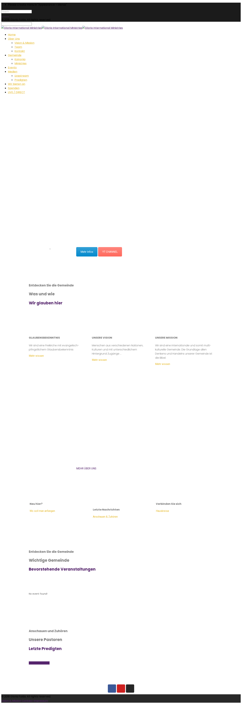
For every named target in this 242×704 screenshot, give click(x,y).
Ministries (20, 63)
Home (12, 35)
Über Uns (14, 39)
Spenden (13, 88)
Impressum (40, 701)
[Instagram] (130, 688)
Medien (12, 72)
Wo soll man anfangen (42, 510)
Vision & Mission (24, 43)
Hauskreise (162, 510)
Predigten (20, 80)
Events (12, 67)
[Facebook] (112, 688)
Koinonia (19, 59)
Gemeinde (14, 55)
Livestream (21, 76)
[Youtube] (121, 688)
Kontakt (19, 51)
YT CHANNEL (110, 251)
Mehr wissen (36, 355)
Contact (27, 701)
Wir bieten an (16, 84)
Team (18, 47)
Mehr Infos (87, 251)
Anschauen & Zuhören (105, 516)
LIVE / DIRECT (16, 92)
